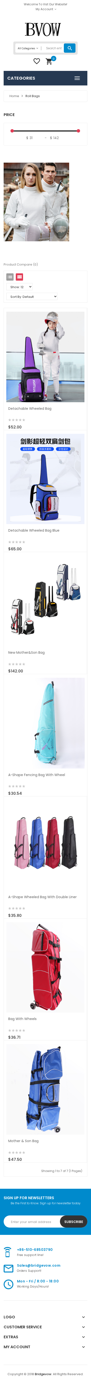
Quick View (45, 354)
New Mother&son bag (26, 652)
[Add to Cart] (9, 424)
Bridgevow (43, 1374)
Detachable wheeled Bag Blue (33, 530)
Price (9, 114)
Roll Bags (32, 96)
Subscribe (73, 1221)
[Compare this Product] (29, 424)
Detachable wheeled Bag (29, 408)
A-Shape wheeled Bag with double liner (42, 897)
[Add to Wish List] (19, 424)
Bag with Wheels (22, 1018)
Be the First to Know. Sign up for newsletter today (46, 1203)
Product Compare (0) (21, 264)
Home (14, 96)
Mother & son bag (23, 1140)
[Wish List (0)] (36, 62)
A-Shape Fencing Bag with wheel (36, 774)
